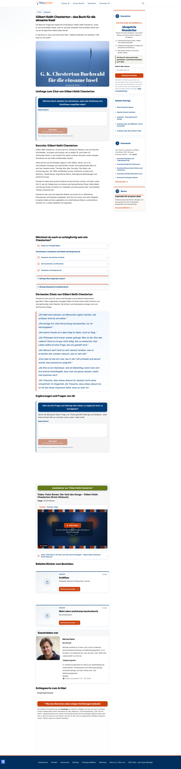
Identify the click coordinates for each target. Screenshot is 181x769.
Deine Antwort (43, 110)
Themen (64, 3)
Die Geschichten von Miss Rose (52, 264)
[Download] (108, 3)
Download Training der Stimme (127, 177)
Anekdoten (47, 12)
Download (103, 3)
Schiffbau (64, 577)
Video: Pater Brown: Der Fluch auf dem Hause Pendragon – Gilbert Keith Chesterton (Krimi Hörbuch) (71, 556)
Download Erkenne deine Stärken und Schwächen (129, 169)
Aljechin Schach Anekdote (126, 112)
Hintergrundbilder (89, 762)
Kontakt (54, 762)
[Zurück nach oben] (177, 765)
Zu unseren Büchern (122, 208)
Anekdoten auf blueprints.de (51, 270)
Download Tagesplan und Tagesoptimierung (125, 159)
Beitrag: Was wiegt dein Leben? (52, 279)
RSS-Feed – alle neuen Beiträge (140, 762)
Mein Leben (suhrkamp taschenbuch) (78, 611)
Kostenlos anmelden (129, 75)
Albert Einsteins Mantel (125, 107)
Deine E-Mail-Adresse (122, 66)
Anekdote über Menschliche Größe (129, 131)
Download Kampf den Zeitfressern (128, 164)
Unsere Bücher (78, 3)
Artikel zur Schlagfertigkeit (50, 246)
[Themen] (68, 3)
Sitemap (75, 762)
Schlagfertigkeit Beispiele (45, 693)
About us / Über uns (117, 762)
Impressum (65, 762)
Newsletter (92, 3)
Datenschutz (43, 762)
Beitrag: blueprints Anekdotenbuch (53, 287)
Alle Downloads (120, 182)
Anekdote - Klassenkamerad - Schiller (127, 118)
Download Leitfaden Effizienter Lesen (129, 174)
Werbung (102, 762)
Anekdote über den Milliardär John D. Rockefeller (130, 125)
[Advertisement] (72, 219)
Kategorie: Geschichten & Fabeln (52, 257)
